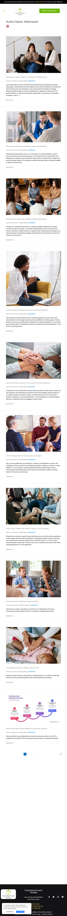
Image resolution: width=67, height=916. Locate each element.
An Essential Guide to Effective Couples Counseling (22, 601)
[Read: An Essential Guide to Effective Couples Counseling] (33, 579)
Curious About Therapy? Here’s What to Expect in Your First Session (27, 528)
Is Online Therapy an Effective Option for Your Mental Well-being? (27, 310)
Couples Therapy (24, 605)
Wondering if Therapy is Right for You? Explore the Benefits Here (26, 77)
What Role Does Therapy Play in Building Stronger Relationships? (26, 219)
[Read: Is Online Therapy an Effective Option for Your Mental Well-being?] (33, 278)
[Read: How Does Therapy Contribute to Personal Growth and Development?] (33, 360)
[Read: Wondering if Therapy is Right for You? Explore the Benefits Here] (33, 54)
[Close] (28, 905)
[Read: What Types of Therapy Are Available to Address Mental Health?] (33, 126)
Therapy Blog (23, 81)
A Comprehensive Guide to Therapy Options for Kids (22, 668)
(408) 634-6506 (41, 2)
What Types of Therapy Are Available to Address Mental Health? (26, 146)
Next (61, 754)
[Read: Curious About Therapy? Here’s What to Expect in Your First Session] (33, 506)
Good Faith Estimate (45, 912)
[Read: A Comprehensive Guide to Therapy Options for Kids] (33, 645)
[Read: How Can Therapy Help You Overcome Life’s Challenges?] (33, 433)
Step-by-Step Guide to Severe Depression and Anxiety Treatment (26, 728)
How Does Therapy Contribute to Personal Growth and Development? (28, 383)
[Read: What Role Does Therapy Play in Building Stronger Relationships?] (33, 196)
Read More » (10, 100)
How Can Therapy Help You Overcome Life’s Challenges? (23, 456)
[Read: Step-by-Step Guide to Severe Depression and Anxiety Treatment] (33, 709)
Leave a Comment (11, 81)
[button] (4, 10)
